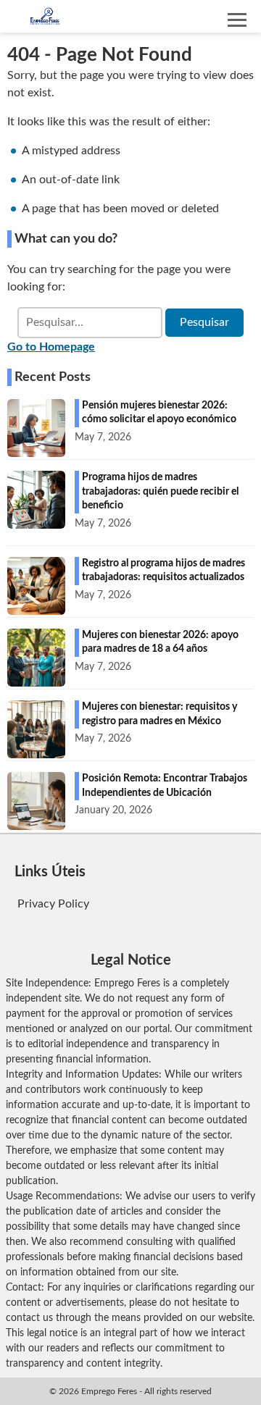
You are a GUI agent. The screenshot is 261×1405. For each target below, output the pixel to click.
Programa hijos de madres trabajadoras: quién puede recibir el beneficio (160, 491)
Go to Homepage (51, 347)
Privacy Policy (53, 904)
